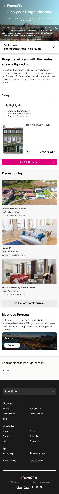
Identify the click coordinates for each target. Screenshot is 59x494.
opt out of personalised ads (13, 35)
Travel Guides (36, 413)
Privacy (19, 487)
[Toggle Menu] (29, 47)
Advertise (34, 436)
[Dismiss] (56, 28)
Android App (38, 453)
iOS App (9, 453)
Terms (26, 487)
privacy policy (40, 33)
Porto (6, 370)
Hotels (6, 408)
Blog (5, 418)
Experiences (9, 413)
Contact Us (35, 441)
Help (5, 441)
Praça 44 (6, 247)
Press (32, 431)
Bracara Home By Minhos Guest (18, 287)
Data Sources (36, 460)
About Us (7, 431)
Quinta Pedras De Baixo (14, 208)
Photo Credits (9, 460)
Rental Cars (35, 408)
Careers (6, 436)
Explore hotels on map (31, 303)
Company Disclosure (42, 482)
